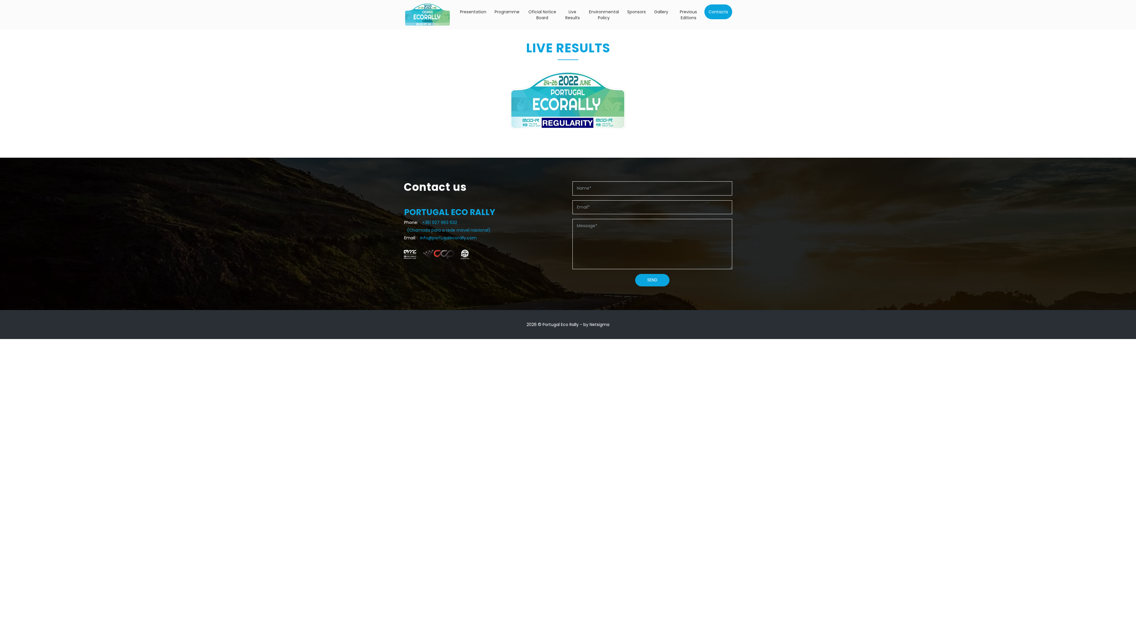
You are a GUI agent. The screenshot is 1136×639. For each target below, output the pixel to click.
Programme (507, 12)
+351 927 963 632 (439, 222)
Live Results (572, 15)
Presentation (473, 12)
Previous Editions (688, 15)
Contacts (718, 12)
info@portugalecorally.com (448, 238)
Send (652, 280)
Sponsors (636, 12)
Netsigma (599, 324)
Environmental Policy (604, 15)
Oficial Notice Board (542, 15)
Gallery (661, 12)
